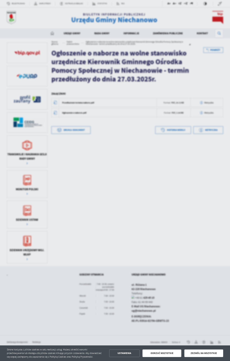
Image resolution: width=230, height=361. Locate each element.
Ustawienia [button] (124, 353)
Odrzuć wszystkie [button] (162, 353)
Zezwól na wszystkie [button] (204, 353)
